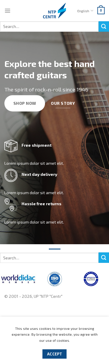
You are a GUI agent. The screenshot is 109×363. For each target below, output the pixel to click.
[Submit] (104, 26)
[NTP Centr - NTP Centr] (54, 10)
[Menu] (7, 10)
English (83, 11)
